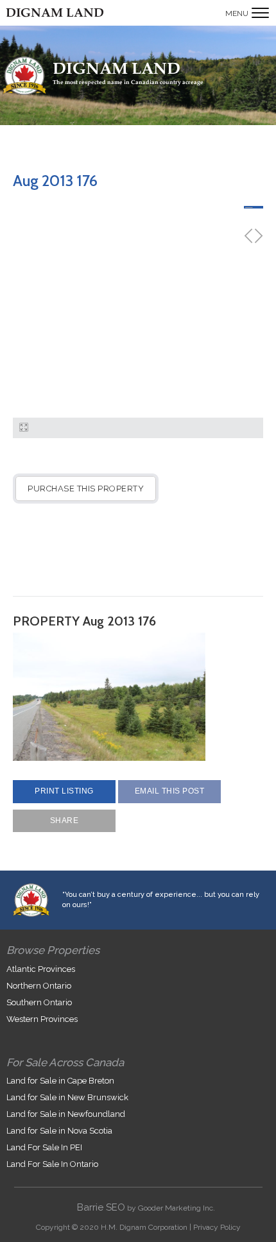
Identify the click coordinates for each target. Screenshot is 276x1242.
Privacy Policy (217, 1227)
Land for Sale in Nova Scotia (59, 1131)
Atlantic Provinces (40, 969)
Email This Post (170, 791)
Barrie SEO (101, 1207)
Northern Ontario (38, 986)
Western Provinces (42, 1019)
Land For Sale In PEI (44, 1147)
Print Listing (64, 791)
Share (64, 820)
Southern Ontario (39, 1002)
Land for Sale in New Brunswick (67, 1097)
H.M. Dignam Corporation (144, 1227)
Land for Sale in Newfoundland (65, 1114)
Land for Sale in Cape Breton (60, 1080)
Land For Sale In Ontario (52, 1164)
